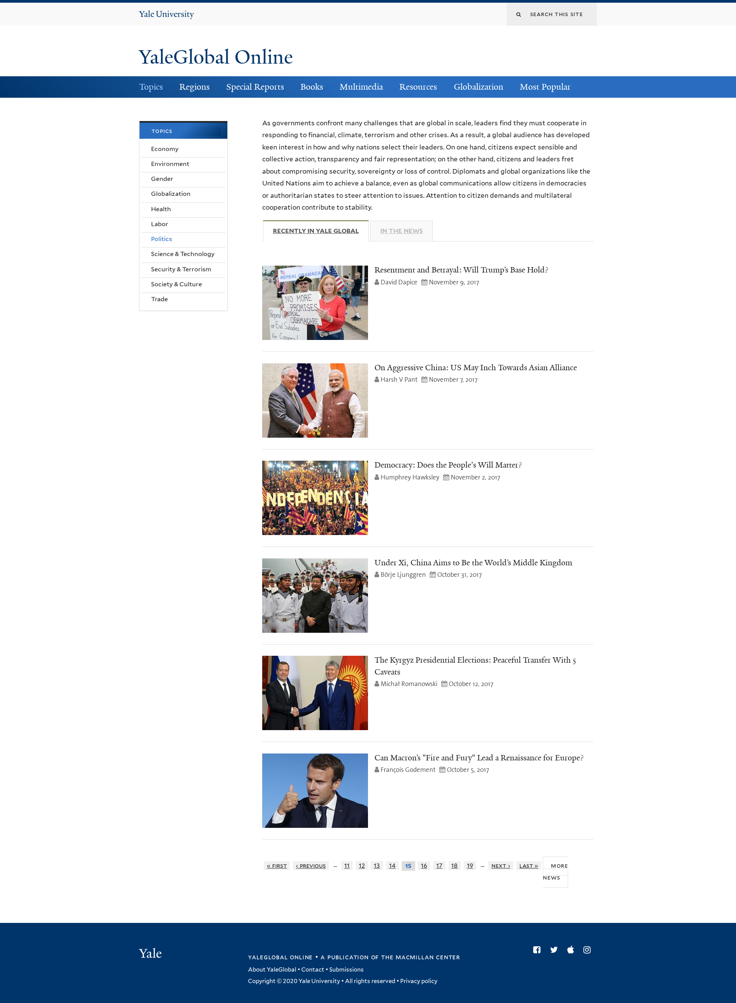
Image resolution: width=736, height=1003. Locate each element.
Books (312, 86)
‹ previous (311, 865)
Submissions (346, 969)
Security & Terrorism (181, 269)
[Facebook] (538, 950)
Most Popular (545, 86)
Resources (418, 86)
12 (362, 865)
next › (500, 865)
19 (470, 865)
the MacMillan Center (420, 957)
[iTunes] (572, 950)
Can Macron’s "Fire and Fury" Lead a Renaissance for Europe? (479, 758)
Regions (194, 86)
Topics (151, 86)
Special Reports (255, 86)
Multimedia (361, 86)
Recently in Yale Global (321, 231)
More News (555, 871)
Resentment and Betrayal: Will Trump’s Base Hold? (461, 270)
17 (439, 865)
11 (347, 865)
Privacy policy (418, 981)
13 (377, 865)
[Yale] (151, 954)
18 (454, 865)
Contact (312, 969)
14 (392, 865)
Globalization (478, 86)
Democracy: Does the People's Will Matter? (448, 465)
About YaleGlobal (272, 969)
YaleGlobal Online (216, 57)
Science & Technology (183, 254)
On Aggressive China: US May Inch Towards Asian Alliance (476, 368)
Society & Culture (176, 284)
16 (424, 865)
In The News (401, 231)
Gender (162, 178)
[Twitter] (556, 950)
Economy (165, 149)
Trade (159, 299)
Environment (170, 163)
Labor (159, 224)
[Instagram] (589, 950)
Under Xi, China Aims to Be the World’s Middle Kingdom (473, 563)
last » (529, 865)
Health (161, 209)
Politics (161, 239)
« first (277, 865)
